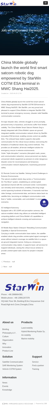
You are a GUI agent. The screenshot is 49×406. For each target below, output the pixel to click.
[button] (45, 3)
